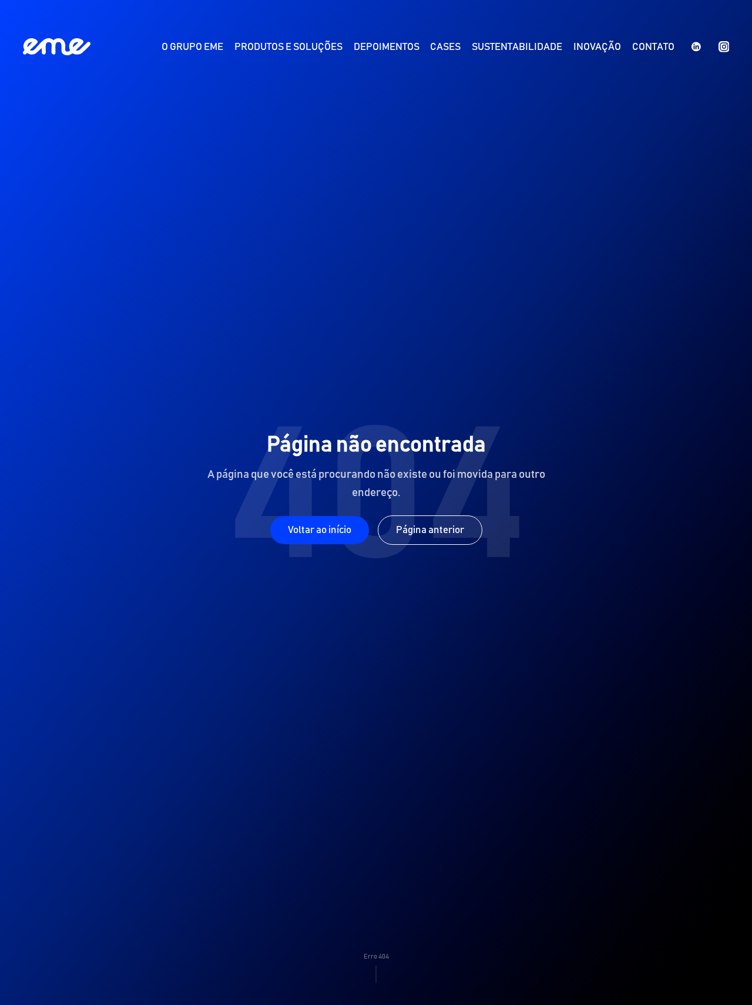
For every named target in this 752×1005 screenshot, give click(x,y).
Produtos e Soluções (288, 47)
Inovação (597, 47)
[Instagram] (724, 46)
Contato (653, 47)
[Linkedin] (696, 46)
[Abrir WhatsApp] (722, 975)
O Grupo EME (192, 47)
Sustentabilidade (517, 47)
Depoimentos (386, 47)
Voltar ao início (319, 530)
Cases (445, 47)
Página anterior (430, 530)
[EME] (56, 46)
